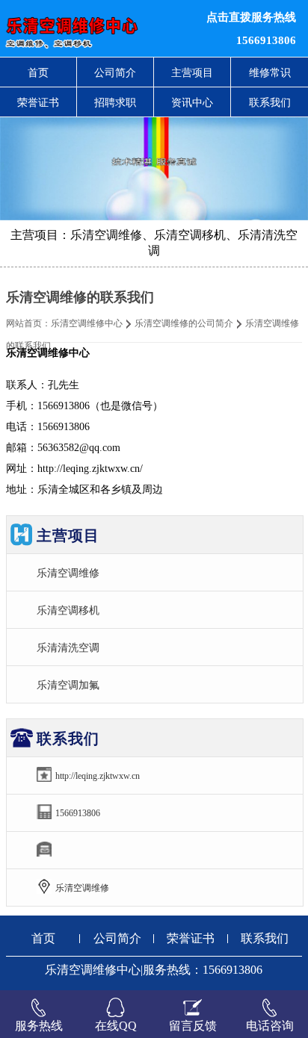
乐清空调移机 (68, 610)
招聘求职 (115, 102)
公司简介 (115, 72)
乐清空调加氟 (68, 685)
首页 (38, 72)
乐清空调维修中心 (87, 323)
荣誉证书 (38, 102)
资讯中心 (192, 102)
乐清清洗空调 (68, 647)
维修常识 (270, 72)
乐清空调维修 (68, 573)
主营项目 (192, 72)
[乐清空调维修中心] (94, 28)
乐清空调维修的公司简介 (184, 323)
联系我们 (270, 102)
